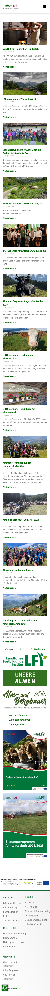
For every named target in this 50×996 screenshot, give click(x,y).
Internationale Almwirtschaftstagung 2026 (24, 251)
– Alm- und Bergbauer (18, 715)
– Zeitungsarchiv (15, 724)
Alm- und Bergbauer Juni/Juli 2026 (21, 519)
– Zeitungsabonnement (19, 719)
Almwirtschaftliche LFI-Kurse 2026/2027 (23, 203)
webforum (15, 989)
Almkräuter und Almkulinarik (18, 570)
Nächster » (39, 649)
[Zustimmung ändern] (5, 988)
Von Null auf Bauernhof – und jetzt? (21, 49)
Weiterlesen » (9, 67)
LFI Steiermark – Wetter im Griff (19, 99)
